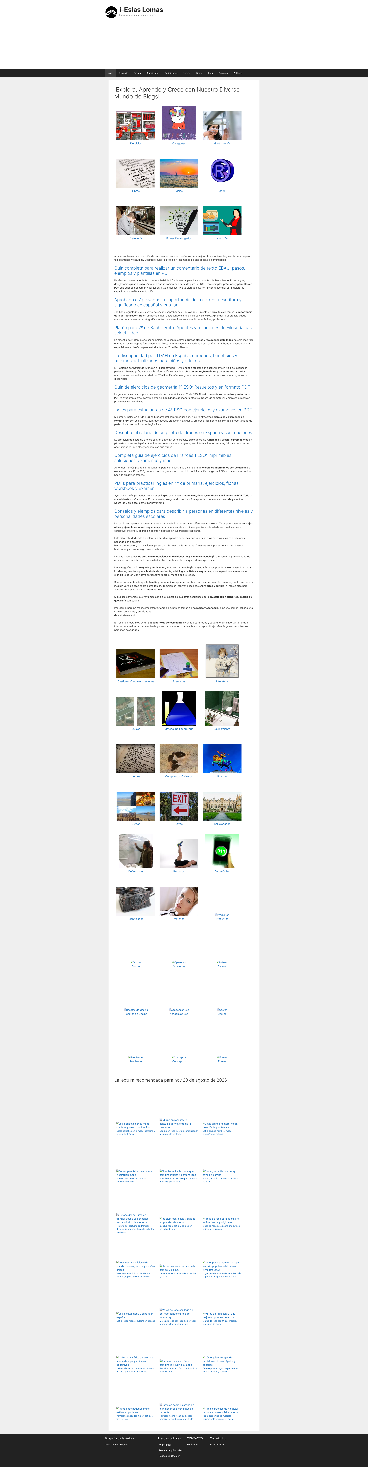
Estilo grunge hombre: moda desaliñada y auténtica (217, 1133)
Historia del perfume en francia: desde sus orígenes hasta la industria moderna (135, 1229)
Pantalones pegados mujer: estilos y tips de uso (134, 1417)
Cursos (136, 823)
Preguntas (222, 918)
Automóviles (222, 871)
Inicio (110, 73)
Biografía (123, 73)
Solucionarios (222, 823)
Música (136, 728)
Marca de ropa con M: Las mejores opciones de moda (220, 1322)
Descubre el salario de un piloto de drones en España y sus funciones (183, 432)
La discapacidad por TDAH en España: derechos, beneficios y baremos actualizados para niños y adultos (175, 358)
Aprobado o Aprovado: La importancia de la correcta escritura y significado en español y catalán (177, 302)
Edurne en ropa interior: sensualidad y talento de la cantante (179, 1133)
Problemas (136, 1061)
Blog (210, 73)
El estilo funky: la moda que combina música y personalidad (178, 1180)
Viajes (179, 190)
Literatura (222, 681)
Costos (222, 1013)
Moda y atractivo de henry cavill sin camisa (220, 1180)
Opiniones (179, 966)
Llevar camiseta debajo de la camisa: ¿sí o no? (178, 1275)
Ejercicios (136, 143)
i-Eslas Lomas (141, 10)
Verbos (136, 776)
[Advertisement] (184, 47)
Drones (136, 966)
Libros (199, 73)
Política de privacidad (171, 1450)
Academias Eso (179, 1013)
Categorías (179, 143)
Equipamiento (222, 728)
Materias (179, 918)
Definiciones (171, 73)
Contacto (223, 73)
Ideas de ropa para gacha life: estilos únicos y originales (221, 1227)
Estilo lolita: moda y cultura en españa (136, 1320)
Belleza (222, 966)
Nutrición (222, 238)
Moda (222, 190)
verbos (186, 73)
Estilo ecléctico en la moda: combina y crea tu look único (135, 1133)
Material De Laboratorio (179, 728)
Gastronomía (222, 143)
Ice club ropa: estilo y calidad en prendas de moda (176, 1227)
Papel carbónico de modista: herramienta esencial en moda (218, 1417)
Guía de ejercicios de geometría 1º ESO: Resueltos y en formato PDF (182, 387)
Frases (137, 73)
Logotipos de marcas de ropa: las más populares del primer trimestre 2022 (222, 1275)
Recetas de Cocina (135, 1013)
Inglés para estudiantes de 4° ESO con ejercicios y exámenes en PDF (183, 409)
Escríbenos (192, 1444)
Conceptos (179, 1061)
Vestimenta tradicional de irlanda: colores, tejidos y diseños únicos (133, 1275)
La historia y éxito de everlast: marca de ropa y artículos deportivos (135, 1370)
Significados (152, 73)
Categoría (136, 238)
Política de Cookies (169, 1455)
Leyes (179, 823)
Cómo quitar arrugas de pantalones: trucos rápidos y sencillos (221, 1370)
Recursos (179, 871)
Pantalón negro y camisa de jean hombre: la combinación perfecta (176, 1417)
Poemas (222, 776)
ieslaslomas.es (217, 1444)
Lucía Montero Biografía (116, 1444)
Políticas (237, 73)
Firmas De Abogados (179, 238)
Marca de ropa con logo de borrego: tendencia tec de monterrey (178, 1322)
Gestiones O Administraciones (136, 681)
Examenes (179, 681)
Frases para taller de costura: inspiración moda (131, 1180)
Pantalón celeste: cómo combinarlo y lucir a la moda (178, 1370)
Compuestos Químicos (179, 776)
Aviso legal (165, 1444)
